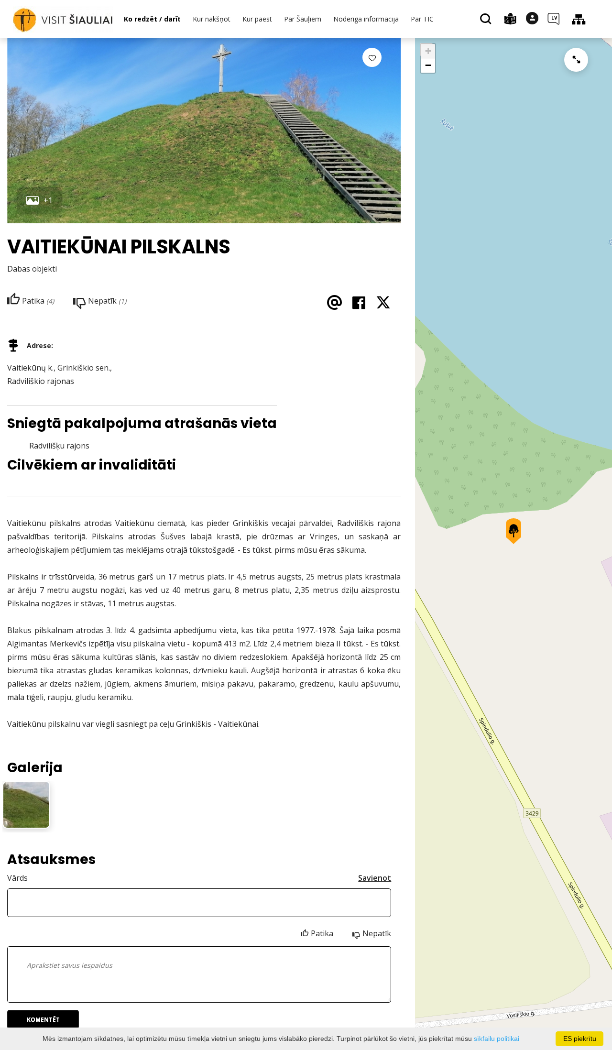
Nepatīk (376, 933)
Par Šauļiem (302, 18)
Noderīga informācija (366, 18)
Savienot (374, 878)
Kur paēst (257, 18)
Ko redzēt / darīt (152, 18)
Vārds (17, 878)
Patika (322, 933)
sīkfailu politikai (496, 1038)
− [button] (428, 65)
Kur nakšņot (211, 18)
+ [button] (428, 51)
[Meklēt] (487, 19)
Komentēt (43, 1020)
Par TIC (422, 18)
